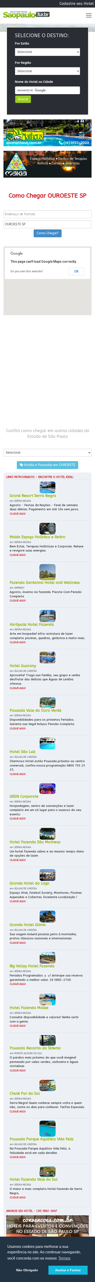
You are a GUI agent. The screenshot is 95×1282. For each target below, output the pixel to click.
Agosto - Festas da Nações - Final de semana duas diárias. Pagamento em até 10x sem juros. (44, 507)
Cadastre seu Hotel (76, 3)
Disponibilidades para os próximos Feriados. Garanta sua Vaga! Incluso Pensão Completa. (42, 722)
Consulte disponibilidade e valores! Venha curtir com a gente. (44, 1019)
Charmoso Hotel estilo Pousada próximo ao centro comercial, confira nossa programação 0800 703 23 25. (47, 765)
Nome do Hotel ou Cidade (34, 81)
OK (76, 271)
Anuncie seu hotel (19, 1211)
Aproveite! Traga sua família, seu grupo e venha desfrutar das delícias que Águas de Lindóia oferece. (45, 679)
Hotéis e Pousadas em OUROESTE (49, 465)
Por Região (23, 62)
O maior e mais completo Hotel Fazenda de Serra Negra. (46, 1191)
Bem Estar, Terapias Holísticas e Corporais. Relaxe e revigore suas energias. (46, 548)
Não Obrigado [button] (27, 1270)
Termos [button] (64, 1258)
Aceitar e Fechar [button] (68, 1270)
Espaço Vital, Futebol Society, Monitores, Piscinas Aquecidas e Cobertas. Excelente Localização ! (46, 895)
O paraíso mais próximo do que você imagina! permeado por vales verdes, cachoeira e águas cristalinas (44, 1062)
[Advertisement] (47, 371)
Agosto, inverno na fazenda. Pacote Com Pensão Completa (46, 594)
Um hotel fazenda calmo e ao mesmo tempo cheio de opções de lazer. (47, 853)
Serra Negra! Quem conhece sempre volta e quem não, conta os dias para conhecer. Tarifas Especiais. (47, 1105)
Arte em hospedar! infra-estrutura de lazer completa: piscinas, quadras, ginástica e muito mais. (47, 636)
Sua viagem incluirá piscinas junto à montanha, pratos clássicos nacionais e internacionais (43, 936)
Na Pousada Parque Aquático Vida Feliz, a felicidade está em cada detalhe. (40, 1151)
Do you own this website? (27, 271)
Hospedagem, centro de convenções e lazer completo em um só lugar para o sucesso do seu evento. (45, 810)
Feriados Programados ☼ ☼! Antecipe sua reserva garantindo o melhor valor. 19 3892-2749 (46, 977)
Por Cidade (11, 444)
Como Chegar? (48, 233)
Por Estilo (22, 43)
